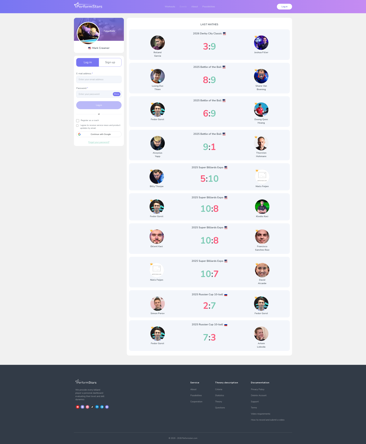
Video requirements (260, 413)
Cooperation (196, 401)
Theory (218, 401)
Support (255, 401)
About (193, 389)
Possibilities (196, 395)
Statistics (219, 395)
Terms (254, 407)
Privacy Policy (257, 389)
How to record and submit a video (267, 419)
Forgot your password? (98, 142)
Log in (284, 6)
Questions (220, 407)
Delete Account (259, 395)
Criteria (218, 389)
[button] (99, 134)
